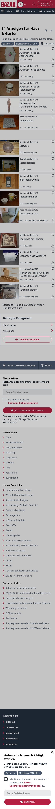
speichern (29, 801)
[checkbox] (27, 782)
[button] (52, 751)
